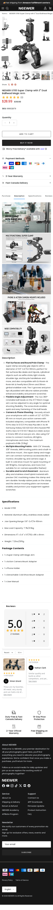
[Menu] (3, 10)
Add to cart (26, 136)
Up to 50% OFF (36, 2)
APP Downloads (35, 804)
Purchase (6, 198)
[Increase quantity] (14, 125)
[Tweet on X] (9, 87)
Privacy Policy (7, 882)
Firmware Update (36, 808)
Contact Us (33, 800)
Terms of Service (22, 882)
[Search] (8, 10)
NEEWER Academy (10, 812)
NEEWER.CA (12, 898)
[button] (38, 616)
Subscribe (26, 854)
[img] (11, 99)
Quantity (6, 119)
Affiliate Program (10, 816)
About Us (6, 800)
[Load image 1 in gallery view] (26, 45)
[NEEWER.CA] (26, 10)
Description (19, 198)
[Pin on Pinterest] (15, 87)
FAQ (30, 816)
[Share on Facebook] (12, 87)
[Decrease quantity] (4, 125)
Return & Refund (10, 808)
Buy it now (26, 145)
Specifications (34, 198)
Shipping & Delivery (11, 804)
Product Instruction (37, 812)
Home (4, 16)
